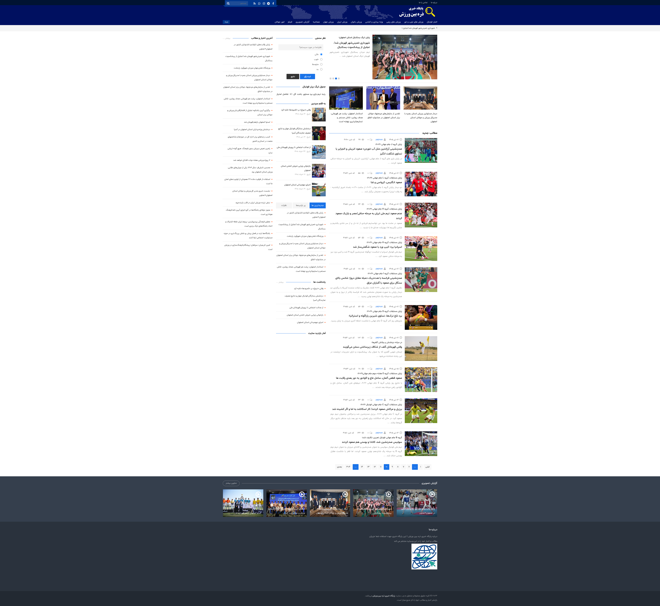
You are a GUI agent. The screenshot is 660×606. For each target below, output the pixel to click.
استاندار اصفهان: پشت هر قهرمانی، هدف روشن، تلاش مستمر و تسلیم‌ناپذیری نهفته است (347, 117)
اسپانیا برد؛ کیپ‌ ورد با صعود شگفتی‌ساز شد (377, 247)
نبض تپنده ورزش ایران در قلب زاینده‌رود (252, 202)
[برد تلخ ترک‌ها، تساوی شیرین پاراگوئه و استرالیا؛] (421, 317)
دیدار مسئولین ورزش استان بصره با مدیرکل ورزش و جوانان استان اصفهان (420, 117)
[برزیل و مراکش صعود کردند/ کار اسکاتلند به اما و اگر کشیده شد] (421, 410)
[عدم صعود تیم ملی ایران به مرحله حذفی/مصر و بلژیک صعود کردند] (421, 215)
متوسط (315, 64)
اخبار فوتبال (432, 22)
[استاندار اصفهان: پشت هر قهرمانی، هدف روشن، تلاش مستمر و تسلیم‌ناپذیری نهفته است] (346, 98)
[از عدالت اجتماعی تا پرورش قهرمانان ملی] (319, 152)
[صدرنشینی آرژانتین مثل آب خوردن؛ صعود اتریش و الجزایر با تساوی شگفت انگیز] (421, 150)
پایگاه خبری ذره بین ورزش (383, 595)
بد (317, 69)
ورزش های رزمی (393, 22)
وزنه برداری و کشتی (374, 22)
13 (368, 466)
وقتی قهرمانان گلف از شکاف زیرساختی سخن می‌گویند (372, 347)
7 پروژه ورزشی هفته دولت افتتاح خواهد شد (251, 160)
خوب (316, 59)
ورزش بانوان (356, 22)
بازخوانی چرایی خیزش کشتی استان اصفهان (305, 314)
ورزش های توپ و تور (413, 22)
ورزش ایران (342, 22)
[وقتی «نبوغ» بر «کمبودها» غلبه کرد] (319, 114)
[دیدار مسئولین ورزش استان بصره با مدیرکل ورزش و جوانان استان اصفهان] (420, 98)
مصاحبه (316, 22)
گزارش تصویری (302, 22)
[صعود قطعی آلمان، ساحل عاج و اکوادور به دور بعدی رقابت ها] (421, 379)
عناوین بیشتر (231, 483)
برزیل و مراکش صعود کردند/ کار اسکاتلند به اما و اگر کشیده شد (367, 409)
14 (362, 466)
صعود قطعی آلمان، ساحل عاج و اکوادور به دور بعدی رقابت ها (369, 378)
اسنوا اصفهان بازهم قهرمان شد (257, 122)
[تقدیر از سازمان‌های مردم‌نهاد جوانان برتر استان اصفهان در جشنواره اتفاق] (383, 98)
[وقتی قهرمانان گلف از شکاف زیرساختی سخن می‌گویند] (421, 348)
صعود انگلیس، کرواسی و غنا (386, 182)
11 (380, 466)
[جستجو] (228, 3)
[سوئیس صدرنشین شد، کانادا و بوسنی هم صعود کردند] (421, 443)
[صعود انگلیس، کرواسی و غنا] (421, 184)
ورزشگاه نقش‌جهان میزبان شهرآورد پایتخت (305, 236)
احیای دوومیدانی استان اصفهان (297, 184)
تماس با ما (423, 2)
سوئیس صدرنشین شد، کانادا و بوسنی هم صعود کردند (372, 442)
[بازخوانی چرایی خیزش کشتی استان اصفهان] (319, 171)
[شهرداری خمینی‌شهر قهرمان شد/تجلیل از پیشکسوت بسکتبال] (373, 503)
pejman (379, 139)
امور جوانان (279, 22)
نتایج (293, 76)
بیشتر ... (280, 282)
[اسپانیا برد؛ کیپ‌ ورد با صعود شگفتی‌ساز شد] (421, 248)
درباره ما (434, 2)
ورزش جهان (328, 22)
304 (348, 466)
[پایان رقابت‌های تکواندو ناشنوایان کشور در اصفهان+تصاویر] (417, 503)
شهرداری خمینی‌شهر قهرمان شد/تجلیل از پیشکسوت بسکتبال (409, 28)
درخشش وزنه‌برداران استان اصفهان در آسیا (252, 129)
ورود (226, 21)
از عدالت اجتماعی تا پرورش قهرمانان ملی (294, 147)
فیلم (290, 22)
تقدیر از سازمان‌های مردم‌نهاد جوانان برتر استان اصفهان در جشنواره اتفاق (383, 115)
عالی (316, 54)
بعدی (339, 466)
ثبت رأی (307, 76)
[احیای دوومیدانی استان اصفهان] (319, 189)
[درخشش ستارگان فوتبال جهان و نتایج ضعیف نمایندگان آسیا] (319, 133)
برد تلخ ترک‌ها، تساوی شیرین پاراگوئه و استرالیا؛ (375, 316)
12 (375, 466)
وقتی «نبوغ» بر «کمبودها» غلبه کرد (296, 109)
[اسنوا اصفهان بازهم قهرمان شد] (243, 503)
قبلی (427, 466)
